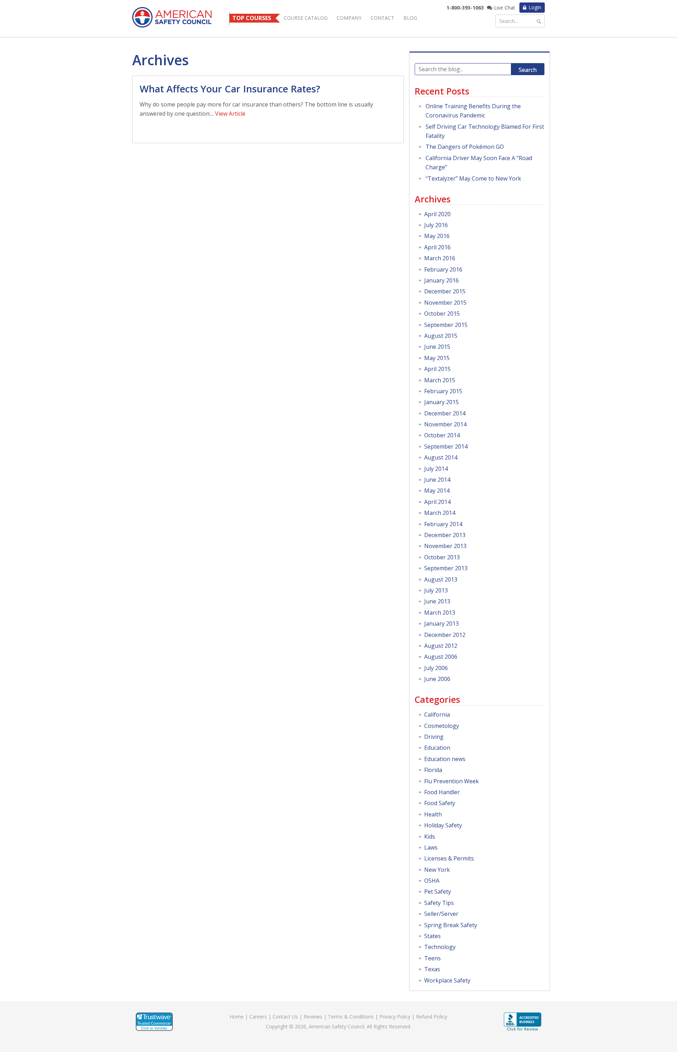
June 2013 (437, 601)
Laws (431, 847)
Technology (440, 947)
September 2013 (446, 568)
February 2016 (443, 269)
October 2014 (442, 435)
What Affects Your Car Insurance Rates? (230, 88)
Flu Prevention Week (451, 781)
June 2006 (437, 679)
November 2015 (445, 302)
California (437, 714)
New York (437, 870)
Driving (434, 737)
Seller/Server (441, 914)
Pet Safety (437, 891)
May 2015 (437, 358)
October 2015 (442, 313)
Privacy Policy (394, 1016)
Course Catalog (306, 17)
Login (535, 7)
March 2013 (439, 612)
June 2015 (437, 347)
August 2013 (440, 579)
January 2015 (441, 402)
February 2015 (443, 391)
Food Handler (442, 792)
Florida (433, 770)
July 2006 (436, 668)
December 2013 (444, 535)
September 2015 (446, 325)
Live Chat (504, 7)
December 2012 (444, 635)
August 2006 (440, 657)
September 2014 (446, 446)
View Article (230, 113)
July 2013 (436, 590)
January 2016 (441, 280)
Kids (429, 836)
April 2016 (437, 247)
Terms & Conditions (351, 1016)
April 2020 (437, 214)
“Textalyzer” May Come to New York (473, 178)
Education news (444, 759)
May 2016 (437, 236)
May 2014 (437, 490)
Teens (432, 958)
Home (237, 1016)
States (432, 936)
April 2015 (437, 369)
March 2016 (439, 258)
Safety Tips (439, 903)
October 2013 (442, 557)
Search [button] (528, 70)
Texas (432, 969)
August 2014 (440, 457)
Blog (410, 17)
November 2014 (445, 424)
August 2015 (440, 336)
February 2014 (443, 524)
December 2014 (444, 413)
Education (437, 748)
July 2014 (436, 469)
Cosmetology (441, 726)
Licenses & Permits (449, 858)
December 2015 (444, 291)
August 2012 (440, 646)
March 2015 (439, 380)
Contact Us (285, 1016)
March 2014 (439, 513)
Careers (258, 1016)
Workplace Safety (447, 980)
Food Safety (439, 803)
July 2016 (436, 225)
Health (433, 814)
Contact (382, 17)
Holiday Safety (443, 825)
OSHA (431, 880)
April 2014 (437, 502)
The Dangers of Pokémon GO (465, 147)
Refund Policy (431, 1016)
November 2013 (445, 546)
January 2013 (441, 623)
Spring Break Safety (450, 925)
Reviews (313, 1016)
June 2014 (437, 480)
